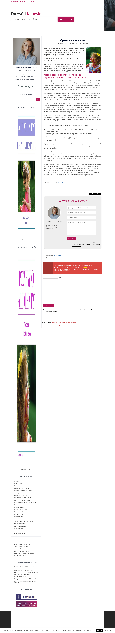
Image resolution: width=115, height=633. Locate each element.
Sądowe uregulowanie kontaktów (23, 521)
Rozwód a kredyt (55, 325)
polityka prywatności (76, 246)
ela (15, 549)
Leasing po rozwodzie (20, 493)
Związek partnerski (19, 533)
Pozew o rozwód (18, 505)
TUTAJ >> (61, 182)
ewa (15, 544)
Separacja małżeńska (20, 526)
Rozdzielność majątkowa (21, 509)
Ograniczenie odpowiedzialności (96, 615)
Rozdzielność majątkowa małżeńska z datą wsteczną (24, 567)
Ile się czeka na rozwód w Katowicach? (25, 579)
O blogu (39, 34)
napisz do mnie (83, 267)
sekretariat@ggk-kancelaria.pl (52, 227)
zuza (15, 546)
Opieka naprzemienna (20, 495)
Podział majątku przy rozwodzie (23, 500)
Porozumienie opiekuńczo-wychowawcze (25, 502)
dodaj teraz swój (57, 255)
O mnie (30, 34)
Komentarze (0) (84, 43)
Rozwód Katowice (19, 516)
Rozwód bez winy (19, 514)
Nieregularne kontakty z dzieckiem (24, 570)
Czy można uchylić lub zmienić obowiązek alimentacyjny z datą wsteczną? (26, 573)
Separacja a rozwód (19, 524)
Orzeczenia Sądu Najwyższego (22, 497)
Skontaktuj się (65, 19)
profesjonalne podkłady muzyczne (24, 553)
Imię (60, 277)
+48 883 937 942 (52, 225)
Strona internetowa (63, 285)
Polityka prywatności (98, 613)
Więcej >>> (107, 630)
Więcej (33, 81)
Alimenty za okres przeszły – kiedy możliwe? (64, 322)
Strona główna (18, 34)
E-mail (60, 281)
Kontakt (61, 34)
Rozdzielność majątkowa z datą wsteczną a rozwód (25, 581)
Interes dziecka (18, 486)
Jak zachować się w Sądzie (21, 488)
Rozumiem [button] (99, 630)
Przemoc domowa (19, 507)
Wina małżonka (18, 528)
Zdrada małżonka (19, 531)
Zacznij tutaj (50, 34)
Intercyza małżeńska (20, 483)
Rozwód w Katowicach (24, 544)
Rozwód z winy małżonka (21, 519)
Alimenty (16, 481)
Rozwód (27, 14)
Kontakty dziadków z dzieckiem (23, 490)
